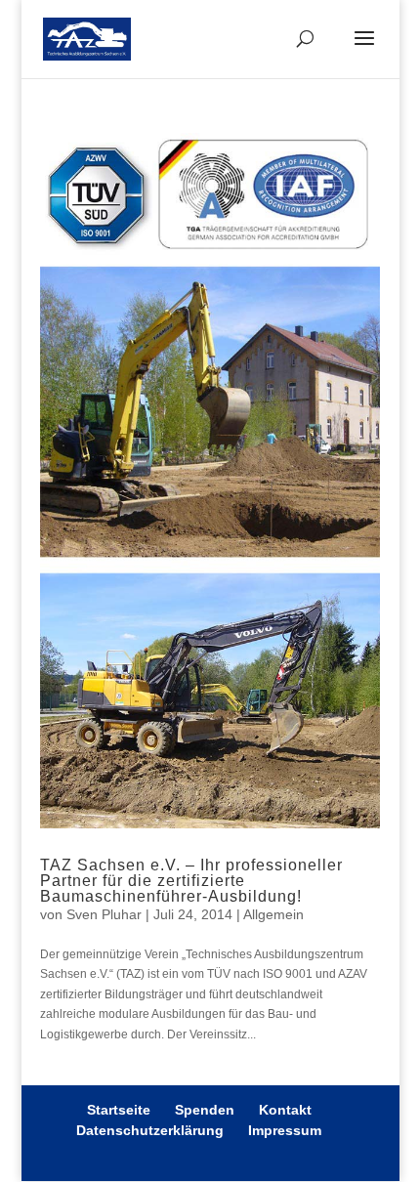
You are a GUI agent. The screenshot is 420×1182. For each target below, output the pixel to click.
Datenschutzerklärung (150, 1130)
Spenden (204, 1110)
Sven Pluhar (104, 914)
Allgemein (273, 914)
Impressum (284, 1130)
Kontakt (285, 1110)
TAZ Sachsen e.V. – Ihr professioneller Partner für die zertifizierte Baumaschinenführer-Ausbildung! (191, 881)
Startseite (118, 1110)
